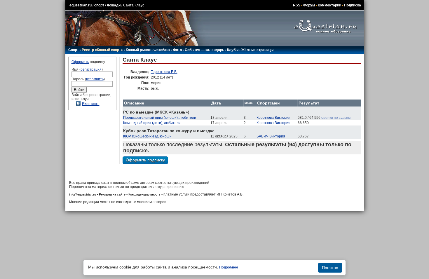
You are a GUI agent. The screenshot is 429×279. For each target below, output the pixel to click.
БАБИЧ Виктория (271, 136)
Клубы (232, 50)
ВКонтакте (91, 104)
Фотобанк (162, 50)
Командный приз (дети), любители (152, 123)
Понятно (330, 267)
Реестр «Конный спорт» (102, 50)
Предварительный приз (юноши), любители (159, 118)
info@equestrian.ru (82, 194)
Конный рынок (138, 50)
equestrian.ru (80, 5)
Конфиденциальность (144, 194)
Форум (309, 5)
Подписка (352, 5)
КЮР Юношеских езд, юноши (147, 136)
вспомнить (95, 79)
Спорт (73, 50)
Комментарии (329, 5)
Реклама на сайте (112, 194)
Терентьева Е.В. (164, 72)
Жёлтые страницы (257, 50)
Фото (177, 50)
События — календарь (204, 50)
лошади (114, 5)
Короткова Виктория (273, 118)
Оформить (80, 62)
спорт (99, 5)
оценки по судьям (335, 118)
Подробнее (228, 267)
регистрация (91, 69)
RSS (296, 5)
